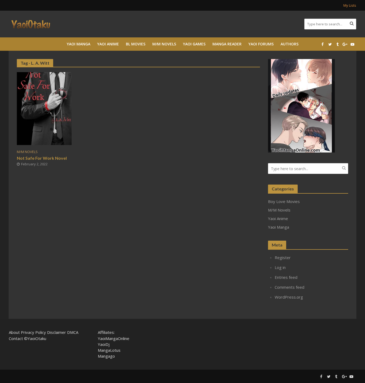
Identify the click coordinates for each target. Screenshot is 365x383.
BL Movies (135, 43)
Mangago (106, 356)
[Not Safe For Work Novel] (44, 108)
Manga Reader (227, 43)
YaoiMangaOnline (113, 338)
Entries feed (286, 277)
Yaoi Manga (78, 43)
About (14, 332)
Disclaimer (56, 332)
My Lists (349, 5)
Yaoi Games (194, 43)
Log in (280, 267)
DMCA (72, 332)
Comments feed (289, 287)
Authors (289, 43)
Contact (16, 338)
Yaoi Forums (261, 43)
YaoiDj (104, 344)
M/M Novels (164, 43)
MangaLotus (109, 350)
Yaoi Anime (108, 43)
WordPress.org (289, 297)
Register (283, 257)
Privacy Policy (33, 332)
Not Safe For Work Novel (42, 158)
